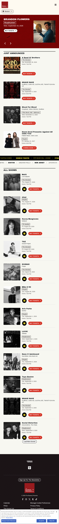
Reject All (52, 520)
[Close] (56, 512)
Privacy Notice (9, 517)
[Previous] (5, 43)
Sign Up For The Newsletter (29, 480)
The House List (9, 508)
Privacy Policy (35, 506)
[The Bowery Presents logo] (5, 5)
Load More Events (29, 441)
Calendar (7, 503)
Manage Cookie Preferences (9, 520)
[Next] (10, 43)
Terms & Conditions (37, 508)
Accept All (41, 520)
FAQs (6, 506)
